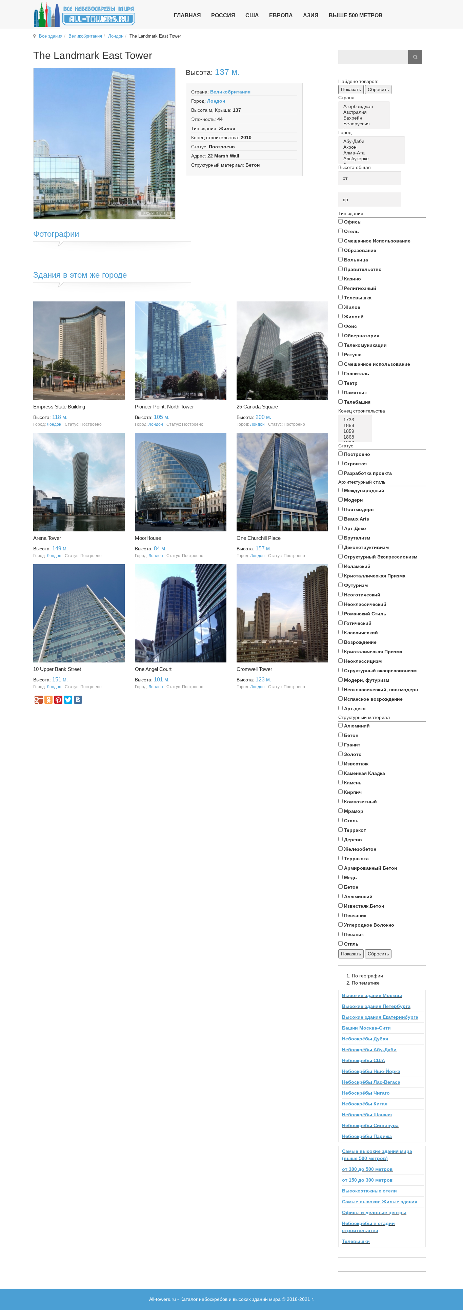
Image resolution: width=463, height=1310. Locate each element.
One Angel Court (153, 669)
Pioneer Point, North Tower (164, 406)
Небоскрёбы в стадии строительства (368, 1227)
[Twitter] (68, 700)
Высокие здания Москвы (372, 995)
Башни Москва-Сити (366, 1028)
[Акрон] (373, 147)
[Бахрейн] (365, 118)
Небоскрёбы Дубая (365, 1038)
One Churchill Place (259, 538)
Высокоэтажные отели (369, 1190)
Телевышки (356, 1241)
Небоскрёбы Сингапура (370, 1125)
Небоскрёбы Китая (364, 1103)
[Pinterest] (58, 700)
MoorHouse (148, 538)
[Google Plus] (39, 700)
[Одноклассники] (48, 700)
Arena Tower (47, 538)
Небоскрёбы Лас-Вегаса (371, 1082)
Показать (351, 89)
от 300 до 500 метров (367, 1169)
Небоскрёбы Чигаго (366, 1093)
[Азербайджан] (365, 106)
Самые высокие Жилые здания (379, 1201)
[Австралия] (365, 112)
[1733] (356, 420)
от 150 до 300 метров (367, 1180)
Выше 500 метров (356, 15)
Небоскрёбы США (363, 1060)
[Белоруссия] (365, 124)
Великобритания (85, 36)
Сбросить (378, 89)
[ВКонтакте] (78, 700)
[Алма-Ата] (373, 153)
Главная (187, 15)
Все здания (50, 36)
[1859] (356, 431)
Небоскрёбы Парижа (367, 1136)
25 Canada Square (257, 406)
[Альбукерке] (373, 159)
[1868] (356, 437)
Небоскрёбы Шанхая (367, 1114)
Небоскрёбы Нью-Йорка (371, 1071)
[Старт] (415, 57)
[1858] (356, 425)
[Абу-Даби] (373, 141)
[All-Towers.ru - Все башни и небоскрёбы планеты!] (84, 14)
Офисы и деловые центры (374, 1212)
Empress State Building (59, 406)
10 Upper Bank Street (57, 669)
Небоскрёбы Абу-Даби (369, 1049)
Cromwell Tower (254, 669)
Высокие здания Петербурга (376, 1006)
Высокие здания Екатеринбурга (380, 1017)
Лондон (115, 36)
